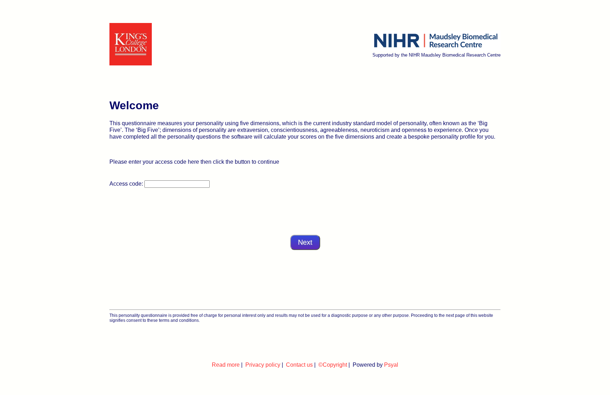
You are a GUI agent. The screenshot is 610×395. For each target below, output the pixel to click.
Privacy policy (262, 364)
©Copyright (332, 364)
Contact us (299, 364)
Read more (226, 364)
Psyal (391, 364)
